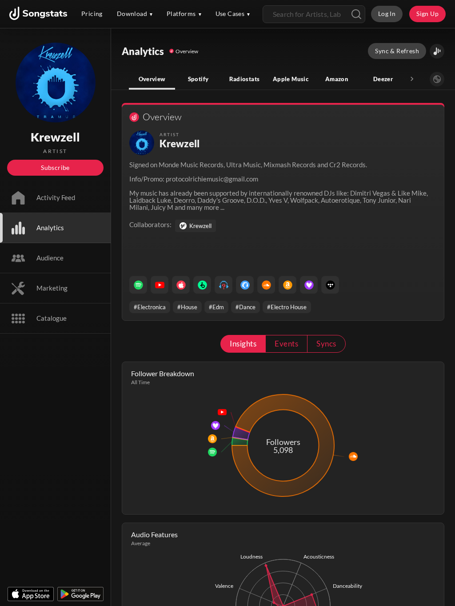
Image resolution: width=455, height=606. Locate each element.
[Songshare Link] (437, 51)
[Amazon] (287, 285)
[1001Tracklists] (223, 285)
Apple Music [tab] (290, 79)
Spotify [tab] (198, 79)
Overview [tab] (152, 79)
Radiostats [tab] (244, 79)
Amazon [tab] (336, 79)
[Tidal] (330, 285)
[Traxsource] (245, 285)
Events (286, 343)
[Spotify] (138, 285)
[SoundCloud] (266, 285)
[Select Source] (437, 79)
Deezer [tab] (383, 79)
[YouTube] (159, 285)
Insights (243, 343)
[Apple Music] (181, 285)
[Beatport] (202, 285)
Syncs (326, 343)
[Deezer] (309, 285)
